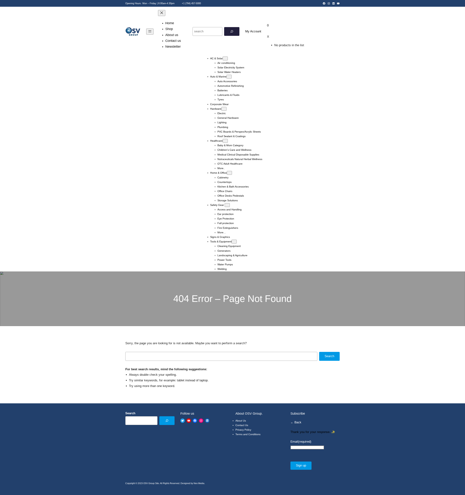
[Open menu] (149, 32)
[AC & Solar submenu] (225, 58)
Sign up (301, 465)
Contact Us (241, 425)
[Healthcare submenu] (225, 141)
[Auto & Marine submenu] (229, 77)
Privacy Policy (243, 429)
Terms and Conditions (247, 434)
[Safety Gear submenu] (227, 205)
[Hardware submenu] (224, 109)
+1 (182, 3)
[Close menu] (161, 13)
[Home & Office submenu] (229, 173)
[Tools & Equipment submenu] (234, 241)
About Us (240, 420)
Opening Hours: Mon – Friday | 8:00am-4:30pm (150, 3)
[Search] (231, 31)
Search (329, 356)
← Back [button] (295, 422)
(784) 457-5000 (193, 3)
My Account (253, 31)
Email (300, 441)
